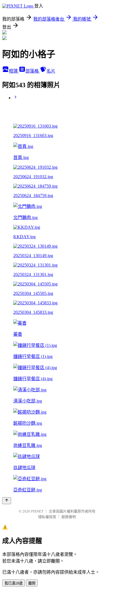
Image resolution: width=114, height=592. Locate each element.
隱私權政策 (47, 517)
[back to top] (6, 500)
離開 (31, 583)
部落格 (32, 71)
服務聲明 (68, 517)
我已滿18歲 (13, 583)
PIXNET (37, 511)
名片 (50, 71)
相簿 (14, 71)
